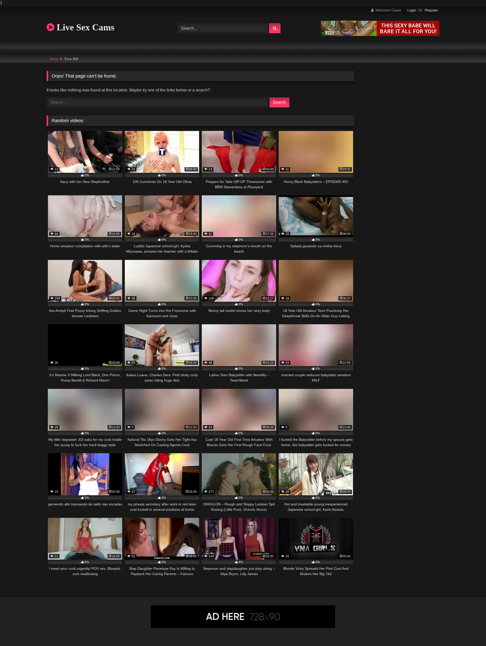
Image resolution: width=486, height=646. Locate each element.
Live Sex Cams (84, 27)
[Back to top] (470, 632)
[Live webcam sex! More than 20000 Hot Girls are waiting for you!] (380, 34)
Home (54, 59)
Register (431, 10)
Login (411, 10)
